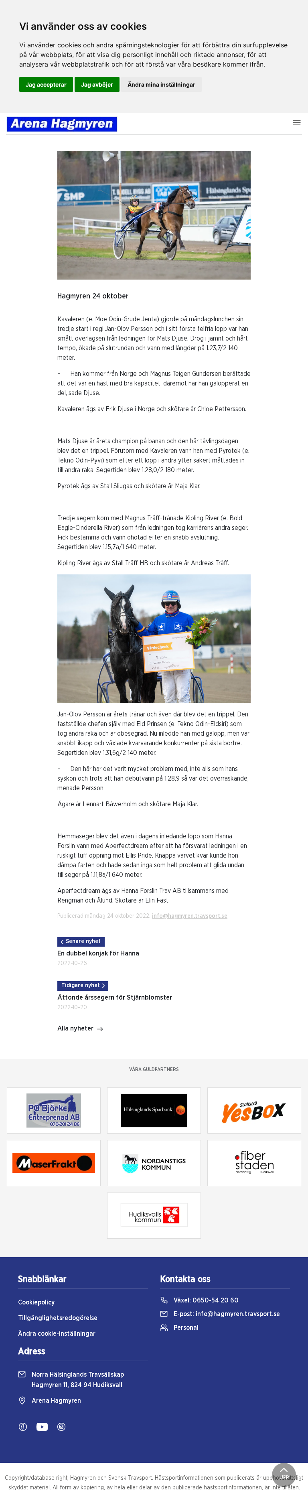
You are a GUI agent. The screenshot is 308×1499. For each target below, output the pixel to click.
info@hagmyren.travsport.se (189, 916)
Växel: (205, 1300)
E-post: (226, 1314)
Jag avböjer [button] (97, 84)
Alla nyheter (75, 1028)
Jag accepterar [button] (46, 84)
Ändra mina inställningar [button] (161, 84)
